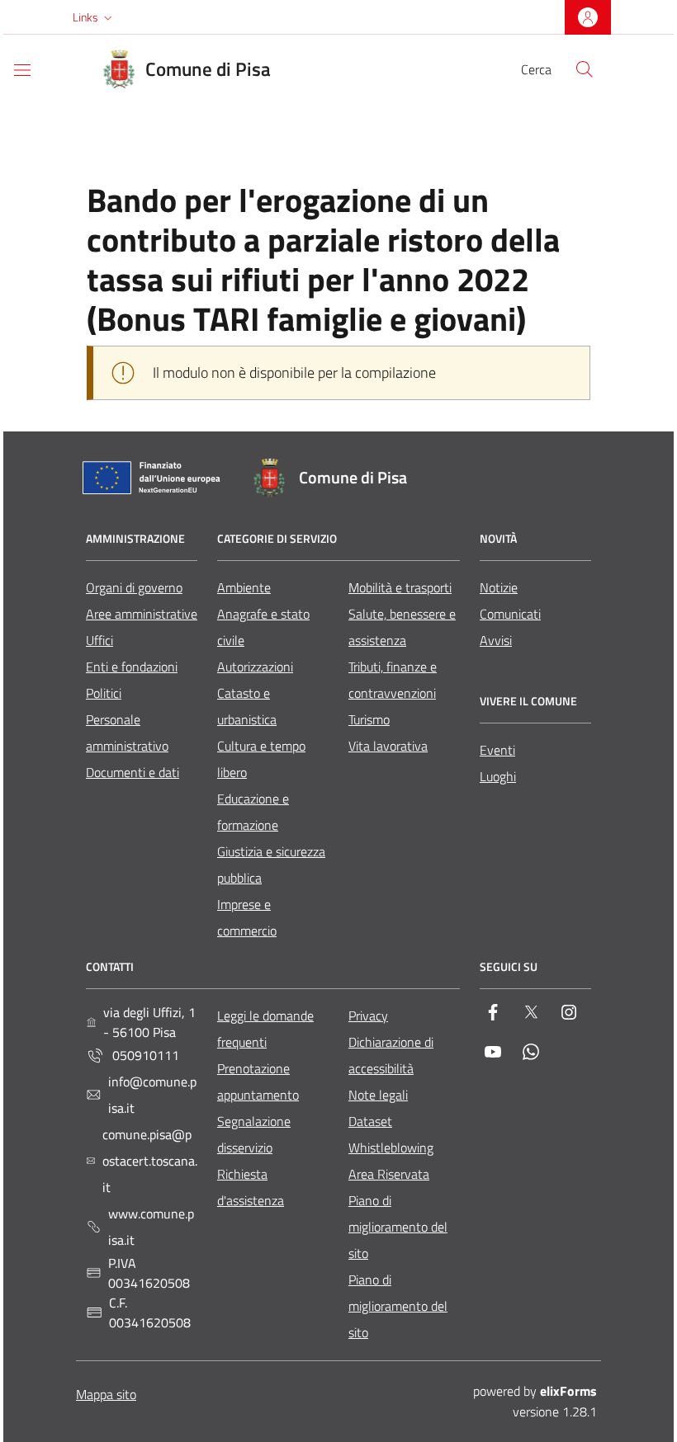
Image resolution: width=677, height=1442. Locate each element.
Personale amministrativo (127, 732)
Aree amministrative (141, 614)
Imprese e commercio (247, 917)
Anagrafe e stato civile (263, 627)
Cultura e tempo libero (261, 759)
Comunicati (510, 614)
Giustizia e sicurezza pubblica (271, 864)
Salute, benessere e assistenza (402, 627)
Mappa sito (106, 1394)
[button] (94, 17)
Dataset (370, 1121)
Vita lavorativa (388, 746)
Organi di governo (134, 587)
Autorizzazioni (255, 666)
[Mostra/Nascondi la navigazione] (22, 70)
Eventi (497, 750)
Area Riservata (388, 1174)
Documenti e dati (132, 772)
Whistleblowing (390, 1147)
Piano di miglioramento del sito (397, 1226)
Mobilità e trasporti (400, 587)
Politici (103, 693)
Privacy (368, 1015)
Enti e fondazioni (132, 666)
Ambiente (244, 587)
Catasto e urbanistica (247, 706)
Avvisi (496, 640)
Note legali (378, 1095)
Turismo (369, 719)
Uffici (99, 640)
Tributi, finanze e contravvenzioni (392, 680)
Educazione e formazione (253, 812)
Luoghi (498, 776)
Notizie (499, 587)
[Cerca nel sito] (584, 69)
